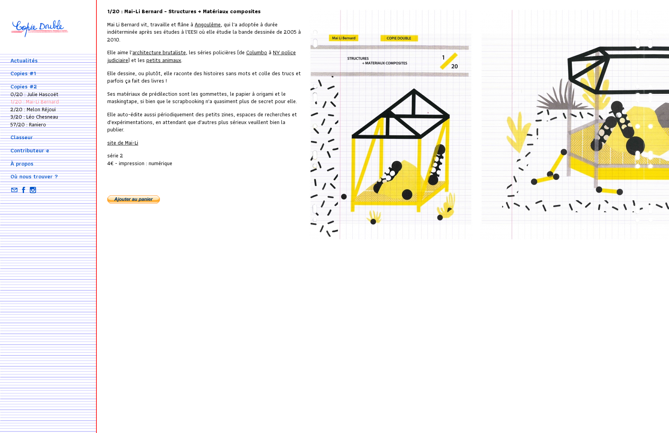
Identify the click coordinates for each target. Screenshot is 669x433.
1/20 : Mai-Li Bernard (34, 101)
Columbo (256, 52)
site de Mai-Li (122, 142)
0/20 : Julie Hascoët (34, 94)
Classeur (21, 137)
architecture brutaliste (159, 52)
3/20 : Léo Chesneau (34, 116)
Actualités (24, 60)
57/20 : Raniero (28, 124)
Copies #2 (23, 86)
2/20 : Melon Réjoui (33, 109)
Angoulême (208, 24)
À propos (21, 163)
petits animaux (163, 60)
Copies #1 (23, 73)
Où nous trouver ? (34, 176)
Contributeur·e (29, 150)
